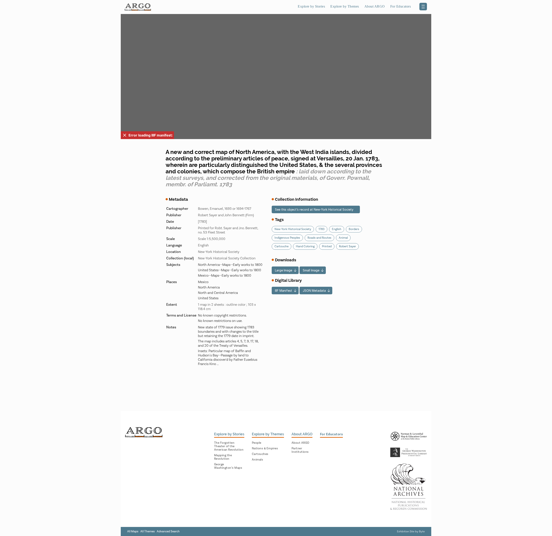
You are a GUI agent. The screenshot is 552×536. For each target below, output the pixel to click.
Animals (257, 460)
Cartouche (281, 246)
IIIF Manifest (283, 290)
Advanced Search (168, 531)
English (336, 229)
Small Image (311, 270)
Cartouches (260, 454)
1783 (321, 229)
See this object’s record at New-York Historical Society (314, 209)
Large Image (283, 270)
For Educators (400, 6)
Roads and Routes (319, 238)
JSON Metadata (314, 290)
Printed (327, 246)
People (256, 443)
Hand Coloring (305, 246)
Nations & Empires (265, 448)
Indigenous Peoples (287, 238)
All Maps (132, 531)
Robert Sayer (347, 246)
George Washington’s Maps (228, 466)
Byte (422, 531)
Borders (354, 229)
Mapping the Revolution (223, 457)
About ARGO (300, 443)
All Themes (147, 531)
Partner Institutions (300, 450)
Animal (343, 238)
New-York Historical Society (292, 229)
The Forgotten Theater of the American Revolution (229, 446)
